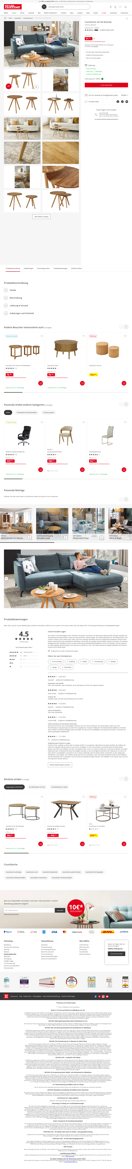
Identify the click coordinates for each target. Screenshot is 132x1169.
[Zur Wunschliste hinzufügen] (127, 19)
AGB (20, 996)
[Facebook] (118, 101)
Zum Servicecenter (117, 954)
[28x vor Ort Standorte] (111, 7)
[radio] (24, 652)
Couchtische (10, 864)
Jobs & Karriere (84, 947)
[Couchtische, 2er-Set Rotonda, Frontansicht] (22, 128)
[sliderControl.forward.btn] (126, 327)
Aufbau (84, 661)
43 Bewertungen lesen (107, 30)
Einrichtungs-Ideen (43, 268)
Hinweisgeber (37, 996)
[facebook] (95, 996)
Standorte (44, 945)
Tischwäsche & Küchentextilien (27, 412)
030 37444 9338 (103, 113)
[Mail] (127, 101)
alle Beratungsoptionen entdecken (106, 119)
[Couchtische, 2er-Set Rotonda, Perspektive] (22, 104)
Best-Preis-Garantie (47, 952)
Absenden (60, 910)
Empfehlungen (28, 268)
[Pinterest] (122, 101)
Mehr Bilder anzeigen (41, 217)
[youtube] (107, 996)
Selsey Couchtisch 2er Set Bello (98, 794)
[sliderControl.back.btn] (121, 327)
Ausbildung (83, 949)
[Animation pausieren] (36, 87)
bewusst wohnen (84, 954)
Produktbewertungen (60, 268)
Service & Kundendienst (11, 966)
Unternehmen (84, 945)
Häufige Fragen (9, 961)
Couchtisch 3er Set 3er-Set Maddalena (16, 333)
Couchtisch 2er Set (94, 333)
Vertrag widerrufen (10, 954)
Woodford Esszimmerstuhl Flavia (56, 420)
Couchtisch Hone (51, 333)
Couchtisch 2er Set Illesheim (13, 794)
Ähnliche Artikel (76, 268)
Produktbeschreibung (13, 268)
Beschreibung (16, 298)
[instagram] (103, 996)
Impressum (14, 996)
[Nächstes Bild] (126, 499)
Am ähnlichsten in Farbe (59, 787)
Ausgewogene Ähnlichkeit (14, 787)
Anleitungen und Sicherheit (22, 313)
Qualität (113, 661)
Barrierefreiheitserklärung (51, 996)
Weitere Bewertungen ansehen (60, 765)
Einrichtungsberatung (48, 949)
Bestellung (7, 945)
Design (54, 667)
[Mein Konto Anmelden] (115, 7)
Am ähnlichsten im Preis (37, 787)
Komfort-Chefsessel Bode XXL (13, 420)
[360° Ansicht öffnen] (8, 86)
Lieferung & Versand (19, 305)
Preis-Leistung (57, 661)
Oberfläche (68, 667)
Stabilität (72, 661)
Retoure (6, 952)
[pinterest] (99, 996)
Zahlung (6, 949)
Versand (95, 46)
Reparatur (7, 956)
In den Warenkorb (106, 85)
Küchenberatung (46, 947)
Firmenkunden (8, 968)
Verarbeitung (99, 661)
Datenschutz (27, 996)
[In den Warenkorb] (40, 383)
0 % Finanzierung (9, 963)
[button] (6, 579)
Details (13, 290)
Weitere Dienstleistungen (49, 956)
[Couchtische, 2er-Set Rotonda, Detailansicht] (22, 153)
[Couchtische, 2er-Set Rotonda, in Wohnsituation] (41, 44)
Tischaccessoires (48, 412)
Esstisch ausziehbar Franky (54, 794)
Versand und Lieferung (11, 947)
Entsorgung (7, 959)
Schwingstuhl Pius (93, 420)
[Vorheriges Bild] (121, 499)
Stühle (8, 412)
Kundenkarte (83, 952)
